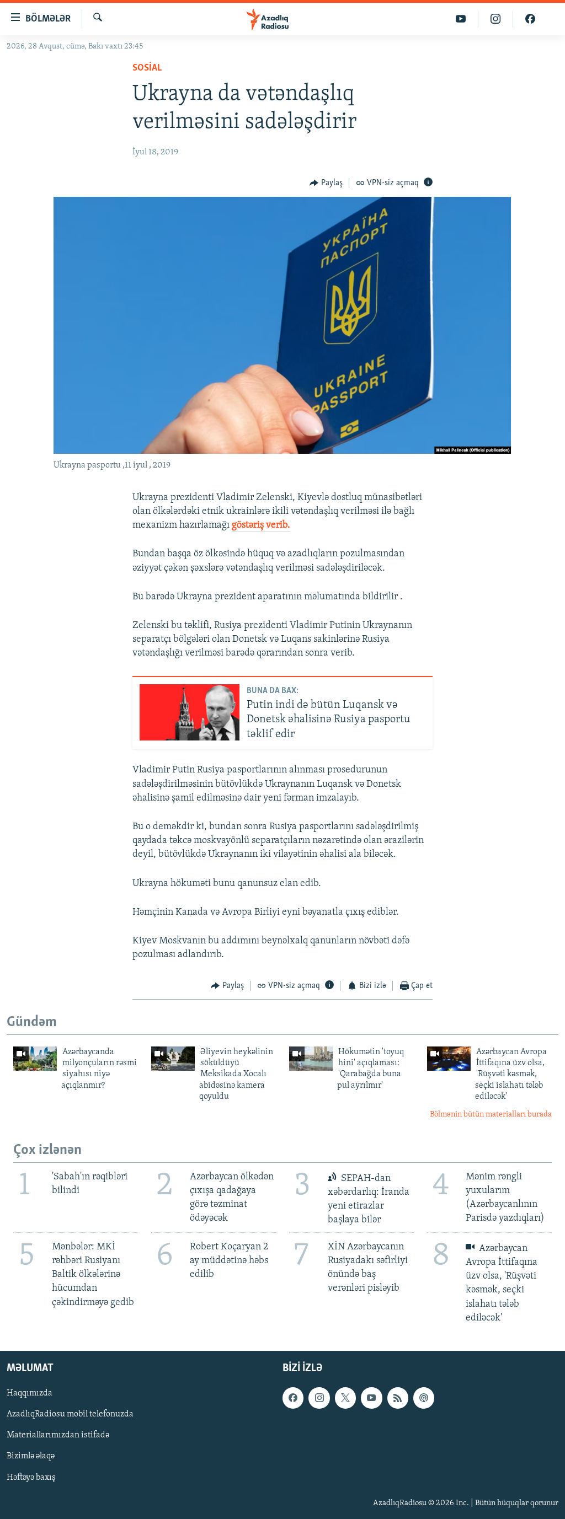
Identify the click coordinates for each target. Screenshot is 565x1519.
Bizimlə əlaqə (31, 1456)
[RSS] (397, 1397)
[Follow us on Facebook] (292, 1397)
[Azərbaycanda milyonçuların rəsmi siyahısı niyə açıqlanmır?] (35, 1058)
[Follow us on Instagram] (318, 1397)
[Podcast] (423, 1397)
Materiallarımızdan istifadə (58, 1435)
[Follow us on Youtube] (371, 1397)
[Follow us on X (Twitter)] (345, 1397)
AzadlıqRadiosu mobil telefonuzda (70, 1414)
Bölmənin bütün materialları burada (491, 1114)
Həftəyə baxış (31, 1477)
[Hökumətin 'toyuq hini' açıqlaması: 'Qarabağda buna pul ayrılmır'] (311, 1058)
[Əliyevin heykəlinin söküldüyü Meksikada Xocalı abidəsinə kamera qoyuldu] (173, 1058)
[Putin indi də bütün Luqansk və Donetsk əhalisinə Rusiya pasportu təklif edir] (189, 712)
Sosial (147, 68)
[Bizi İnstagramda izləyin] (495, 19)
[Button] (326, 183)
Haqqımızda (29, 1393)
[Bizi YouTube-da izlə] (461, 19)
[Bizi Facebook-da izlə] (530, 19)
